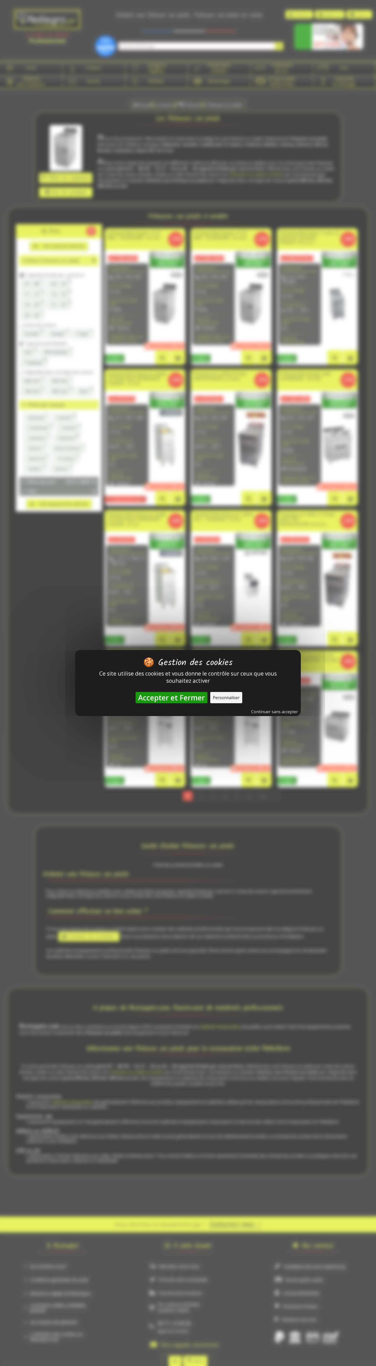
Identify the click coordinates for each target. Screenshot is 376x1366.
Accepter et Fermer (171, 697)
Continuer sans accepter (274, 711)
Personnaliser (226, 697)
